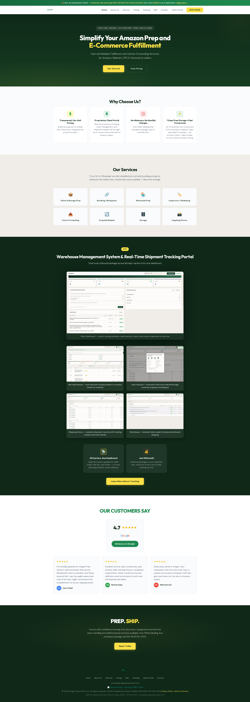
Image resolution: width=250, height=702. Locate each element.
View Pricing (136, 68)
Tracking (146, 10)
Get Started (113, 68)
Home (104, 10)
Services (126, 10)
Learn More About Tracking (125, 481)
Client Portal (177, 10)
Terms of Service (181, 691)
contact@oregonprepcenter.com (125, 683)
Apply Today (125, 646)
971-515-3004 (132, 695)
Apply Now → (182, 3)
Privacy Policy (167, 691)
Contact (164, 10)
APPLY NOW (194, 10)
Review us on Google (125, 544)
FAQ (155, 10)
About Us (115, 10)
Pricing (136, 10)
